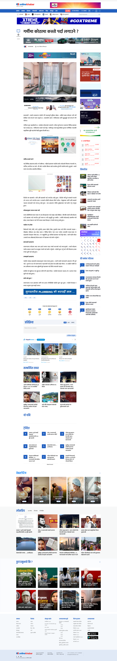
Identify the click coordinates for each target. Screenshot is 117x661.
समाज (17, 621)
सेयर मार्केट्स (76, 11)
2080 (62, 625)
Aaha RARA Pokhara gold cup (51, 630)
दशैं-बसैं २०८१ (76, 641)
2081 (62, 626)
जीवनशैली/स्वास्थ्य (20, 632)
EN (89, 11)
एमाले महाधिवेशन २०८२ (78, 637)
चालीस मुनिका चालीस (63, 630)
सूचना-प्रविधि (33, 632)
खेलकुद (51, 11)
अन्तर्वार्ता (18, 628)
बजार (32, 621)
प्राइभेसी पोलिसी (91, 628)
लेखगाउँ (46, 14)
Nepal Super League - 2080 (50, 634)
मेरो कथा (60, 638)
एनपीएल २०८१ (48, 621)
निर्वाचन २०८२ (76, 635)
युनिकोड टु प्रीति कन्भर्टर (63, 645)
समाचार (23, 11)
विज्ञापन (89, 626)
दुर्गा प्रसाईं (21, 14)
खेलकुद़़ (17, 630)
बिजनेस (28, 11)
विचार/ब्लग (18, 624)
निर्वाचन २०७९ (76, 632)
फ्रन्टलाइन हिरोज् (62, 640)
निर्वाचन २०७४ (76, 628)
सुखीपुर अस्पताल (55, 14)
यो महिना (42, 510)
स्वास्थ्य (84, 11)
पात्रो (68, 11)
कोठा (26, 297)
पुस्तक (29, 14)
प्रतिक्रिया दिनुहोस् (71, 336)
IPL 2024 (47, 627)
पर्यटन (32, 624)
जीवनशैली (34, 11)
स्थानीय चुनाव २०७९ (77, 630)
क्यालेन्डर (84, 232)
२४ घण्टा (30, 510)
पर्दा (34, 297)
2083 (62, 636)
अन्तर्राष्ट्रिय (18, 637)
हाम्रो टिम (89, 621)
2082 (62, 628)
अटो (31, 630)
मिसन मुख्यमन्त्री (65, 14)
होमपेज (17, 11)
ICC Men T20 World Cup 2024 (50, 624)
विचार (47, 11)
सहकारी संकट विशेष (77, 621)
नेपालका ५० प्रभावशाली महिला (64, 622)
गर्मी (30, 297)
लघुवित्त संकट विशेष (77, 624)
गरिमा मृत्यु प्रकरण (37, 14)
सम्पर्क (89, 630)
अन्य (56, 11)
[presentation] (72, 339)
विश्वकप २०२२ (76, 639)
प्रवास (17, 635)
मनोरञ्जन (41, 11)
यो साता (36, 510)
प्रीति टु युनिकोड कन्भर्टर (63, 643)
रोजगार (32, 626)
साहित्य (17, 626)
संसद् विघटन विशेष (77, 626)
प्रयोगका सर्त (90, 624)
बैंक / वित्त (33, 628)
